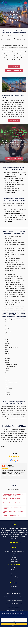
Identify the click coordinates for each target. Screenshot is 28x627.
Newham (7, 378)
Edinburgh (14, 576)
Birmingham (14, 569)
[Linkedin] (20, 542)
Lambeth (7, 368)
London (14, 567)
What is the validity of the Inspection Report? (12, 508)
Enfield (6, 341)
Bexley (6, 323)
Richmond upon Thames (11, 382)
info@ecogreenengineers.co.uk (14, 593)
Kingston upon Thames (10, 366)
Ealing (6, 339)
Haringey (7, 349)
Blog (14, 555)
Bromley (7, 327)
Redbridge (7, 380)
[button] (14, 495)
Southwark (7, 384)
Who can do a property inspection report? (11, 499)
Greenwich (7, 343)
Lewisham (7, 370)
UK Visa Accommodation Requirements (14, 551)
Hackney (7, 345)
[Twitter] (14, 542)
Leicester (14, 571)
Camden (7, 330)
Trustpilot (3, 446)
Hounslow (7, 360)
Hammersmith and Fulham (11, 347)
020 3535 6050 (14, 590)
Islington (7, 362)
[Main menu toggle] (25, 2)
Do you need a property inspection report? (12, 503)
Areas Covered (14, 578)
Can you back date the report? (11, 515)
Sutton (6, 386)
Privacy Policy (14, 559)
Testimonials (14, 557)
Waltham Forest (8, 390)
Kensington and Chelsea (11, 364)
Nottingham (14, 573)
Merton (6, 372)
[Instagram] (17, 542)
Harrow (6, 351)
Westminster (8, 394)
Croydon (7, 334)
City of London (8, 332)
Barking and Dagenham (10, 319)
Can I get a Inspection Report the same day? (13, 512)
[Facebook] (11, 542)
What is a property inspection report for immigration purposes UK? (13, 495)
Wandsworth (8, 392)
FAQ (14, 553)
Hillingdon (7, 358)
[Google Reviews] (7, 542)
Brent (6, 325)
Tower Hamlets (8, 388)
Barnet (6, 321)
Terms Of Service (14, 561)
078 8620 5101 (14, 586)
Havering (7, 353)
